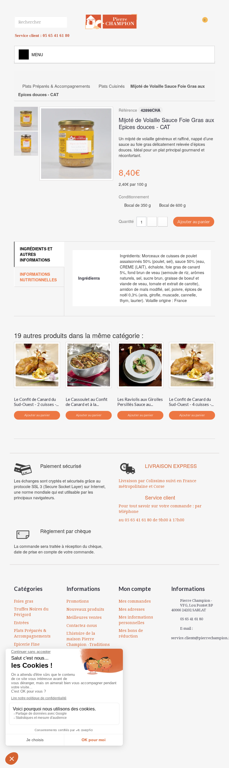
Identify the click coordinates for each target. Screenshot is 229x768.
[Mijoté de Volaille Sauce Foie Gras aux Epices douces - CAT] (76, 143)
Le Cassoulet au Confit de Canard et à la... (87, 402)
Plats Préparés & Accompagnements (32, 633)
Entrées (21, 622)
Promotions (77, 601)
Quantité (126, 221)
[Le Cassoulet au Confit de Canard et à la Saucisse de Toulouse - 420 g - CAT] (89, 365)
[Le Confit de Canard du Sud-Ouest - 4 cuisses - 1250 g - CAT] (192, 365)
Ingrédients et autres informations (36, 254)
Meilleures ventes (84, 617)
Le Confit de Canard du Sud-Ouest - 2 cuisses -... (36, 402)
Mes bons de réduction (131, 633)
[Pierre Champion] (111, 21)
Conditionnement (134, 196)
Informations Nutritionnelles (38, 276)
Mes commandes (135, 601)
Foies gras (23, 601)
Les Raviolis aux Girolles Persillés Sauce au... (140, 402)
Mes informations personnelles (136, 620)
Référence (128, 110)
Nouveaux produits (85, 609)
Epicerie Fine (27, 644)
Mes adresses (132, 609)
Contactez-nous (81, 625)
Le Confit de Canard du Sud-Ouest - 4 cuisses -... (191, 402)
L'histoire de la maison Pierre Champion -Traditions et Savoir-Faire (88, 641)
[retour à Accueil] (24, 77)
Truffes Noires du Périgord (31, 612)
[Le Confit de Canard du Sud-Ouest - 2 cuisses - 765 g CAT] (37, 365)
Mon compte (135, 588)
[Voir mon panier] (195, 23)
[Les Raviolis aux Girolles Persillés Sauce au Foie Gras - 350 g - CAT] (140, 365)
